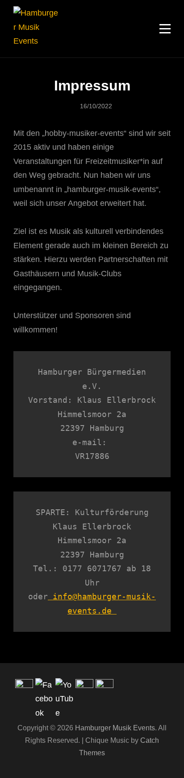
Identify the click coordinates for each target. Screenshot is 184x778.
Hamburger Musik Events (115, 728)
